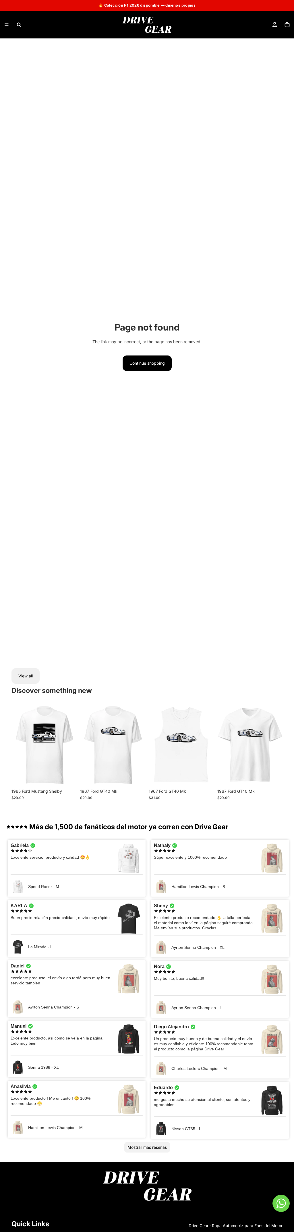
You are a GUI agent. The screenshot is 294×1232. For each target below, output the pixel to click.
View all (25, 675)
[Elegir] (68, 777)
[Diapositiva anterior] (17, 745)
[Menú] (6, 24)
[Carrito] (287, 24)
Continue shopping (147, 363)
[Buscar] (19, 24)
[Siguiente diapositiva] (70, 745)
